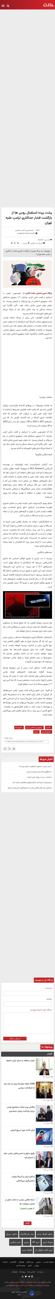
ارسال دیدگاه (15, 1038)
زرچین (26, 1242)
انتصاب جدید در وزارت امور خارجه (39, 777)
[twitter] (25, 1277)
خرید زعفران (15, 1242)
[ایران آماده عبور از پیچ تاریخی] (44, 1136)
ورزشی (36, 1265)
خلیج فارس (46, 731)
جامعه (5, 1262)
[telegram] (14, 749)
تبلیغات (14, 1271)
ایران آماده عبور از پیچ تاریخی (22, 1130)
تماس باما (31, 1271)
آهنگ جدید (27, 1250)
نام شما (49, 988)
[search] (8, 6)
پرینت (25, 243)
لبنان (36, 731)
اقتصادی (13, 1262)
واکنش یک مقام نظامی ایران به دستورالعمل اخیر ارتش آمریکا (29, 787)
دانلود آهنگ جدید (45, 1234)
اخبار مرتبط (46, 759)
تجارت (48, 727)
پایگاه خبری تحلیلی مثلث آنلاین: (38, 293)
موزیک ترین (48, 1242)
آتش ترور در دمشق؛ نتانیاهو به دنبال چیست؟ (35, 766)
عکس (29, 1265)
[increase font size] (18, 243)
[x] (9, 749)
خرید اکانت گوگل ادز (44, 1250)
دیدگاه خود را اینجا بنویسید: (41, 1010)
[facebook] (5, 749)
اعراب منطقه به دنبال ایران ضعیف (20, 1060)
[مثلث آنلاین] (48, 5)
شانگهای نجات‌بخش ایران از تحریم (39, 771)
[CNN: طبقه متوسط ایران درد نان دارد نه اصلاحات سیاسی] (44, 1090)
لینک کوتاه (8, 738)
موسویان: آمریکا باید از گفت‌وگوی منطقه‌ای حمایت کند (31, 782)
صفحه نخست (48, 1262)
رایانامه (49, 999)
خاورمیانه (18, 727)
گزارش (49, 1053)
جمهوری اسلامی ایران (34, 727)
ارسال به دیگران (36, 243)
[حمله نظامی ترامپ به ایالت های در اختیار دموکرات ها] (44, 1206)
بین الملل (30, 1262)
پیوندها (22, 1271)
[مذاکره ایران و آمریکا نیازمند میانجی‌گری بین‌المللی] (44, 1183)
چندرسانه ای (21, 1265)
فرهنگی (21, 1262)
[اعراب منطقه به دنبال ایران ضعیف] (44, 1066)
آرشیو (27, 1223)
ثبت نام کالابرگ (27, 1234)
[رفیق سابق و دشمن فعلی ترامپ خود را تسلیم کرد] (44, 1159)
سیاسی (38, 1262)
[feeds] (23, 1277)
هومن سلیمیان (26, 1208)
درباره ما (40, 1271)
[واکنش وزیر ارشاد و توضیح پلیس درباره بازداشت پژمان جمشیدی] (44, 1113)
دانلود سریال (11, 1234)
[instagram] (31, 1277)
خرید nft (36, 1242)
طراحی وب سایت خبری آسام (19, 1293)
